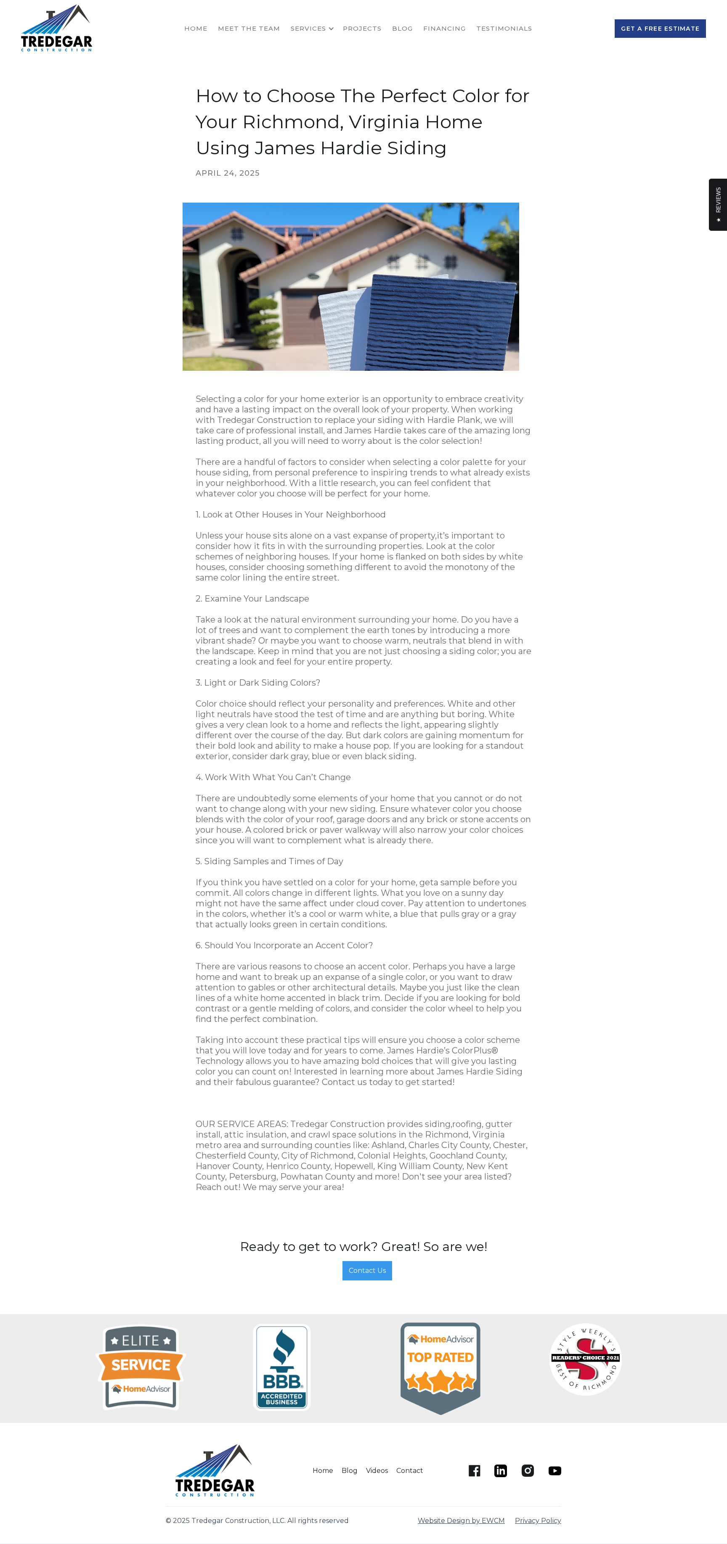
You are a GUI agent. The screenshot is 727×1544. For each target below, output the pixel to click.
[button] (317, 28)
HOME (195, 28)
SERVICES (308, 28)
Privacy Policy (538, 1521)
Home (323, 1471)
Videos (377, 1471)
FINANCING (444, 28)
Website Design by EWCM (461, 1521)
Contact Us (367, 1271)
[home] (59, 28)
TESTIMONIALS (504, 28)
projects (362, 28)
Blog (402, 28)
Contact (409, 1471)
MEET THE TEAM (249, 28)
